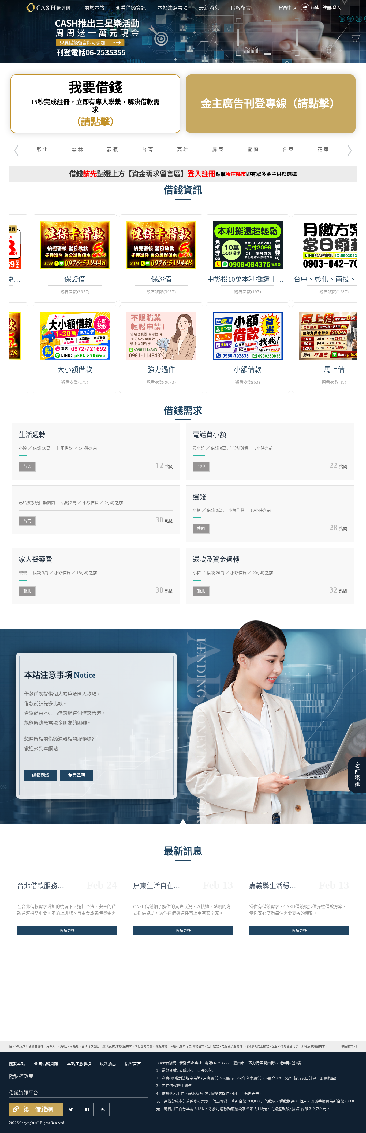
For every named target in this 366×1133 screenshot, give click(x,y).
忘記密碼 (357, 775)
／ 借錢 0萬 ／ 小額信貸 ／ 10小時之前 (232, 510)
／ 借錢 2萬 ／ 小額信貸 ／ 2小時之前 (71, 503)
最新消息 (209, 8)
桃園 (201, 528)
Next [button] (353, 149)
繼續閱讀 (40, 775)
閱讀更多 (63, 931)
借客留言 (241, 8)
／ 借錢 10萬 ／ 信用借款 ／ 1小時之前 (58, 448)
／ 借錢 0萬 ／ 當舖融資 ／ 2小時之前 (233, 448)
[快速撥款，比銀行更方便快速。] (48, 8)
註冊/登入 (332, 7)
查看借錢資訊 (131, 8)
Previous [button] (13, 149)
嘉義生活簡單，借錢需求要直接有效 (154, 885)
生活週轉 (32, 434)
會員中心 (287, 7)
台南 (27, 521)
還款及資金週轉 (216, 559)
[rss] (103, 1109)
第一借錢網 (37, 1109)
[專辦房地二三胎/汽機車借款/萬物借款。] (183, 31)
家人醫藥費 (35, 559)
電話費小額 (209, 434)
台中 (201, 466)
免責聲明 (76, 775)
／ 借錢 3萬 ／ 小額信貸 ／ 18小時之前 (58, 573)
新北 (27, 591)
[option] (183, 31)
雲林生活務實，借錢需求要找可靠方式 (270, 885)
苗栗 (27, 466)
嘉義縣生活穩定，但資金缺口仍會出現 (38, 885)
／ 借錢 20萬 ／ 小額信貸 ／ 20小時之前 (233, 573)
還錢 (199, 497)
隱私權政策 (21, 1076)
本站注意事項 (173, 8)
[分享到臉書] (87, 1109)
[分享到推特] (70, 1109)
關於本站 (94, 8)
